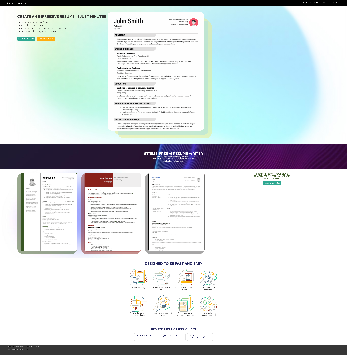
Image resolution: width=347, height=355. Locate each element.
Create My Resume (26, 38)
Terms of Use (29, 346)
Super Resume (16, 2)
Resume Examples (272, 183)
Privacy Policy (19, 346)
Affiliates (10, 346)
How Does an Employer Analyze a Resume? (198, 337)
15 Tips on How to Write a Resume (171, 337)
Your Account (334, 3)
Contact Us (306, 3)
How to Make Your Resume (146, 336)
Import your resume (45, 38)
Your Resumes (319, 3)
